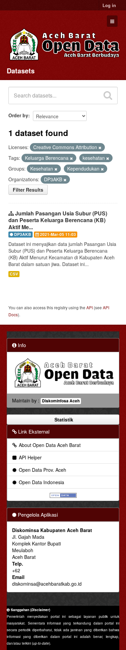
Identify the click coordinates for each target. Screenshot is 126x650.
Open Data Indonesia (40, 482)
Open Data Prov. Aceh (41, 469)
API (89, 307)
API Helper (29, 457)
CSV (14, 274)
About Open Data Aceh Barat (49, 445)
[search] (108, 95)
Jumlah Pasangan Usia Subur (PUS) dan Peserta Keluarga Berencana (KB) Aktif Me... (57, 220)
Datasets (21, 70)
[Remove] (99, 147)
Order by (18, 115)
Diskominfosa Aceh (61, 401)
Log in (109, 5)
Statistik (63, 419)
